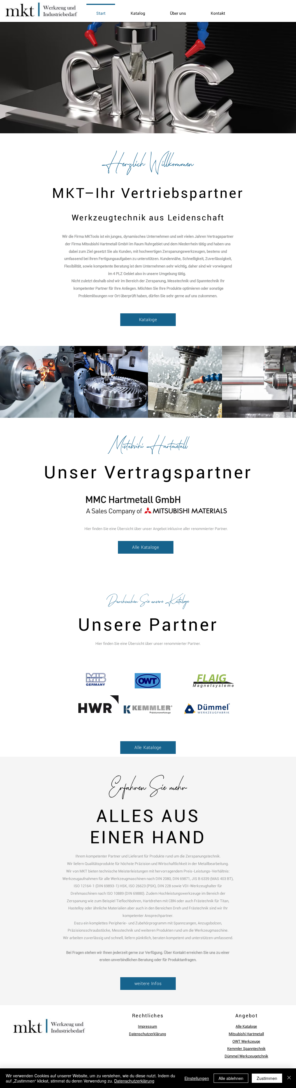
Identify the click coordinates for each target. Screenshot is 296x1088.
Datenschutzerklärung (134, 1081)
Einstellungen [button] (196, 1078)
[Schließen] (289, 1078)
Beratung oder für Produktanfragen (166, 960)
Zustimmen (267, 1078)
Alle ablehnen (231, 1078)
